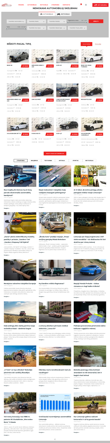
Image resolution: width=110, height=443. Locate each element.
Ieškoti (96, 21)
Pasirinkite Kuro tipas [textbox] (35, 28)
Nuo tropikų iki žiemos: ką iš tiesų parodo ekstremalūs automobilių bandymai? (18, 192)
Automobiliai (32, 4)
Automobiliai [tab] (48, 14)
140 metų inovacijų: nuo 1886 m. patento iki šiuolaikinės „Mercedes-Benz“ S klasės (18, 419)
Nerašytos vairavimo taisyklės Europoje (20, 284)
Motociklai (44, 4)
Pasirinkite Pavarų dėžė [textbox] (76, 28)
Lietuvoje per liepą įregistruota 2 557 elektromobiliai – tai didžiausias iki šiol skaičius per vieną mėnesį (90, 239)
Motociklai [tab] (65, 14)
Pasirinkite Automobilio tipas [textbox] (16, 21)
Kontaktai (66, 4)
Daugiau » (6, 208)
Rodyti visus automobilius (55, 153)
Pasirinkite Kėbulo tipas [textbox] (55, 28)
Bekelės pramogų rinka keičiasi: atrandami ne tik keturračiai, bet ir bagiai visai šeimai (88, 372)
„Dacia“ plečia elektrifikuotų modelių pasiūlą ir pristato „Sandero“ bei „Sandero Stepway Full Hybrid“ (19, 239)
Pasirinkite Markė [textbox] (33, 21)
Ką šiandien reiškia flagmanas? (51, 284)
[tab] (86, 44)
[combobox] (16, 21)
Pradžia (21, 4)
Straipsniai (55, 4)
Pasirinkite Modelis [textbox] (54, 21)
